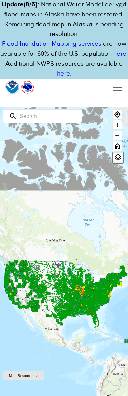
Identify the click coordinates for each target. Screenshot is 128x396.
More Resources (22, 376)
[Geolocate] (117, 114)
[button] (120, 5)
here (119, 54)
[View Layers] (118, 157)
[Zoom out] (117, 135)
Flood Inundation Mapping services (51, 44)
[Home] (117, 146)
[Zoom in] (117, 125)
